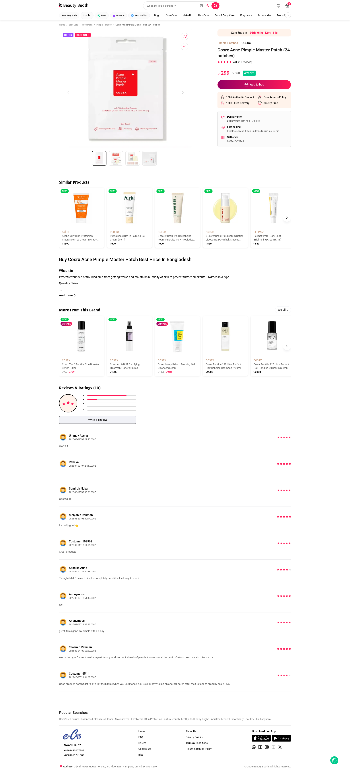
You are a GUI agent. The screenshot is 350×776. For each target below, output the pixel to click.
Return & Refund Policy (199, 748)
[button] (175, 278)
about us (191, 731)
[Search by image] (201, 6)
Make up (187, 15)
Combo (87, 15)
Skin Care (171, 15)
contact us (144, 748)
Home (62, 25)
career (142, 743)
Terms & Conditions (197, 743)
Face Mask (87, 25)
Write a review (97, 420)
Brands (120, 15)
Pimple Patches (104, 25)
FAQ (140, 737)
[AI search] (207, 6)
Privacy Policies (194, 737)
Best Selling (141, 15)
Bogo (157, 15)
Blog (140, 754)
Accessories (264, 15)
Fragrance (246, 15)
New (103, 15)
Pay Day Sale (69, 15)
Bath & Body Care (224, 15)
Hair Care (203, 15)
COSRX (246, 43)
